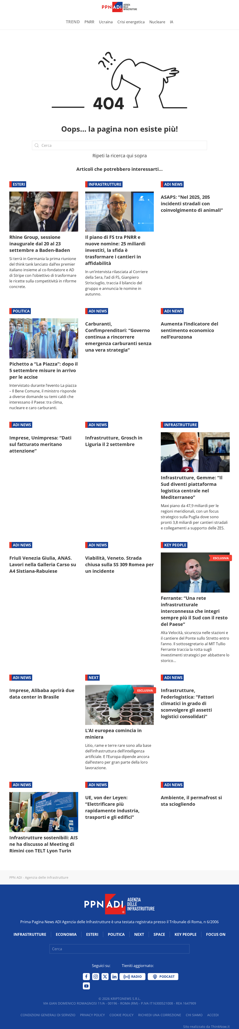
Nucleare (157, 21)
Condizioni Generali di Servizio (48, 1015)
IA (171, 21)
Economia (66, 934)
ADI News (173, 184)
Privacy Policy (92, 1015)
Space (159, 934)
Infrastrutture (105, 184)
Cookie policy (121, 1015)
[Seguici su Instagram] (95, 976)
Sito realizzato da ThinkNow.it (206, 1026)
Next (93, 677)
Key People (175, 545)
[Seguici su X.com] (105, 976)
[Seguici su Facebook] (86, 976)
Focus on (215, 934)
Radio (136, 976)
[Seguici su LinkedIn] (114, 976)
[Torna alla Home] (119, 7)
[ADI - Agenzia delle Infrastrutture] (119, 903)
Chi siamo (194, 1015)
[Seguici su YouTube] (86, 985)
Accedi (213, 1015)
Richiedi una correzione (159, 1015)
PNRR (89, 21)
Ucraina (106, 21)
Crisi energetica (131, 21)
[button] (11, 7)
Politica (21, 311)
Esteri (19, 184)
